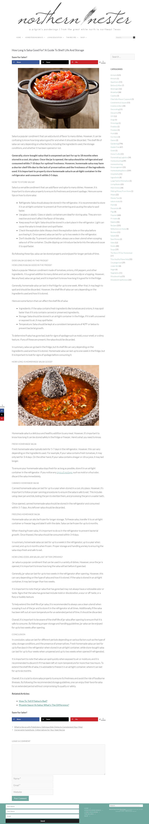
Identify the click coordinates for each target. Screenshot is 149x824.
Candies (114, 96)
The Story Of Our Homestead (121, 253)
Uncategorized (116, 263)
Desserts (114, 113)
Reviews (114, 232)
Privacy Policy (126, 817)
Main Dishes (115, 188)
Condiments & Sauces (119, 103)
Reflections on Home (118, 229)
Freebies (114, 127)
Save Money (115, 239)
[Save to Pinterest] (2, 419)
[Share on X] (2, 415)
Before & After (116, 85)
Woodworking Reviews (119, 280)
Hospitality (115, 174)
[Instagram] (101, 37)
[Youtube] (108, 37)
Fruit (112, 133)
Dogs (113, 120)
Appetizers (115, 82)
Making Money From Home (121, 191)
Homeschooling (117, 161)
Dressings (114, 123)
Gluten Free (115, 147)
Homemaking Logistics (119, 157)
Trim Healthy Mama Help (120, 259)
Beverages (114, 89)
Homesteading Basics (34, 37)
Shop (83, 37)
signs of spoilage (64, 472)
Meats (113, 195)
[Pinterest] (104, 37)
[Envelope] (112, 37)
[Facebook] (97, 37)
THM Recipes (71, 37)
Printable (114, 219)
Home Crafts (115, 154)
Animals (114, 75)
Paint (113, 205)
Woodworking (116, 276)
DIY (112, 116)
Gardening (114, 144)
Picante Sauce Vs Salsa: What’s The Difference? (44, 705)
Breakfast (114, 92)
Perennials (115, 208)
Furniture (114, 137)
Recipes (113, 225)
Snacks (113, 246)
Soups (113, 249)
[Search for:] (123, 57)
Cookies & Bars (116, 106)
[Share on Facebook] (2, 411)
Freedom (114, 130)
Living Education (54, 37)
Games (113, 140)
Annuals (114, 78)
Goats (113, 150)
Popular (114, 215)
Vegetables (115, 273)
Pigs (112, 212)
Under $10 (115, 266)
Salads (113, 236)
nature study (115, 201)
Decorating (115, 109)
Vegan (113, 269)
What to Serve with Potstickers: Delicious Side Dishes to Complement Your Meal (48, 727)
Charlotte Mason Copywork (121, 99)
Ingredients (115, 177)
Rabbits (113, 222)
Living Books (115, 184)
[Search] (134, 37)
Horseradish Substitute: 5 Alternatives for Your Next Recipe (39, 730)
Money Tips (115, 198)
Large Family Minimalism (120, 181)
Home (18, 37)
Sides (113, 243)
